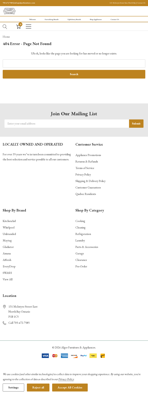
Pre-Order (81, 266)
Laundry (80, 240)
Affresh (7, 260)
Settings (13, 387)
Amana (7, 253)
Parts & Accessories (86, 247)
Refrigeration (83, 234)
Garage (79, 253)
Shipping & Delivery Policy (90, 181)
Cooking (80, 221)
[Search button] (5, 26)
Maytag (7, 240)
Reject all (38, 387)
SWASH (7, 273)
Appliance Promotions (88, 155)
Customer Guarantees (88, 187)
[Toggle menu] (28, 26)
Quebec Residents (85, 194)
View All (7, 279)
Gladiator (8, 247)
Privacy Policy (83, 174)
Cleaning (80, 227)
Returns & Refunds (86, 161)
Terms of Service (84, 168)
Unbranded (9, 234)
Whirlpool (8, 227)
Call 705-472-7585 (19, 323)
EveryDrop (9, 266)
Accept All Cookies (70, 387)
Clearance (81, 260)
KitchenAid (9, 221)
